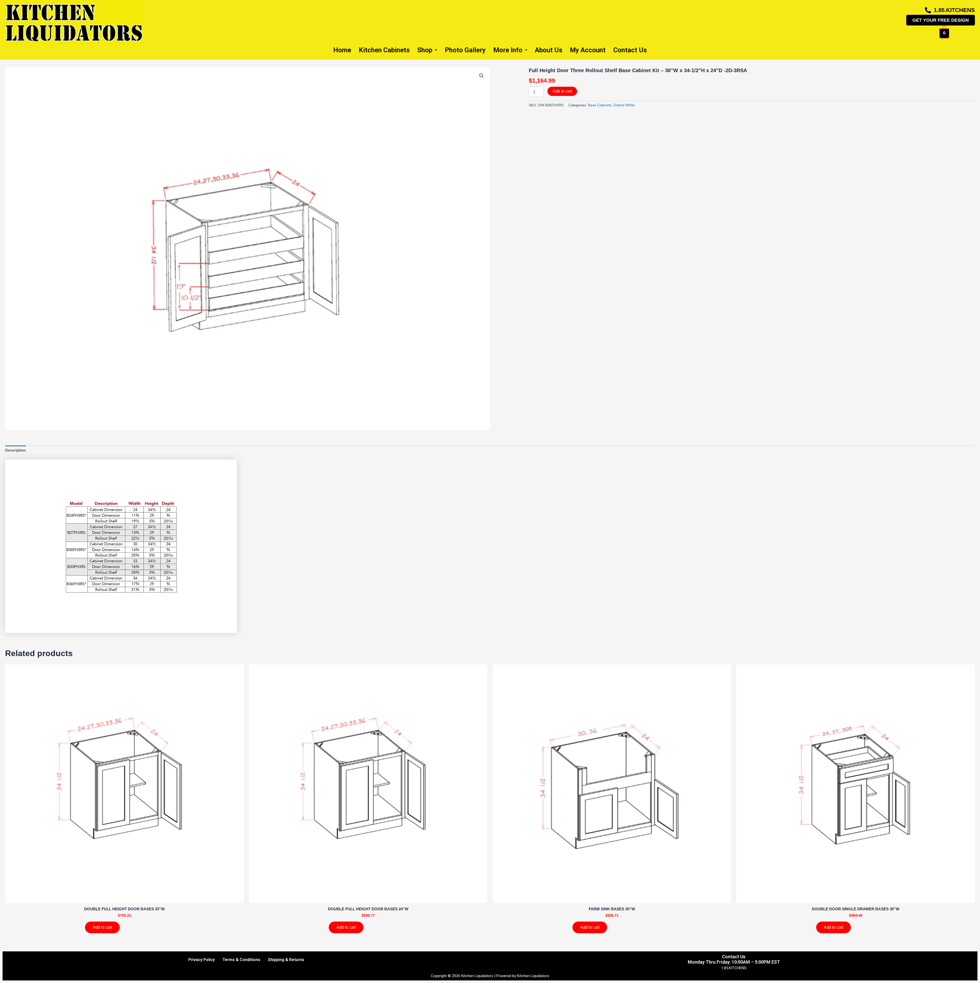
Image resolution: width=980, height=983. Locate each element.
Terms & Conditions (241, 959)
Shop (424, 50)
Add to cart (562, 91)
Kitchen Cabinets (384, 50)
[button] (481, 75)
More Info (507, 50)
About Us (548, 50)
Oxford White (624, 105)
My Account (588, 50)
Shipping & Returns (286, 959)
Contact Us (630, 50)
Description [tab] (15, 450)
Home (342, 50)
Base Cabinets (599, 105)
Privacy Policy (201, 959)
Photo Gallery (465, 50)
